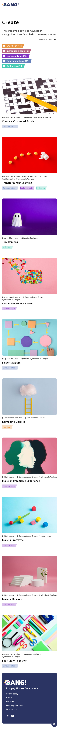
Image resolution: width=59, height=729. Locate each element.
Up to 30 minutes (29, 176)
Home (9, 697)
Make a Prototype (13, 540)
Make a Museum (12, 599)
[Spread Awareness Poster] (29, 276)
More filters (45, 39)
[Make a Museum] (29, 574)
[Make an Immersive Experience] (29, 456)
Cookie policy (12, 693)
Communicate (31, 297)
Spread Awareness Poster (17, 303)
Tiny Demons (10, 242)
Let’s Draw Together (14, 660)
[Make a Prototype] (29, 515)
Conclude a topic (18, 61)
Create (29, 117)
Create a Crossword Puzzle (18, 121)
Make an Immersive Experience (21, 480)
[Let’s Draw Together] (29, 633)
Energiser (14, 45)
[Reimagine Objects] (29, 396)
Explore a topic (17, 55)
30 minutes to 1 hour (12, 117)
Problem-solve (8, 179)
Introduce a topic (18, 50)
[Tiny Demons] (29, 216)
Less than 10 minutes (13, 418)
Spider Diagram (11, 362)
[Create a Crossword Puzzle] (29, 96)
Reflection (15, 66)
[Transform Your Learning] (29, 155)
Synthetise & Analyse (42, 117)
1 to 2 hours (9, 477)
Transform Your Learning (17, 182)
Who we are (11, 709)
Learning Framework (15, 705)
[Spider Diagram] (29, 337)
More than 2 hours (12, 297)
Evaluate (34, 238)
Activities (10, 701)
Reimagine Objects (13, 421)
